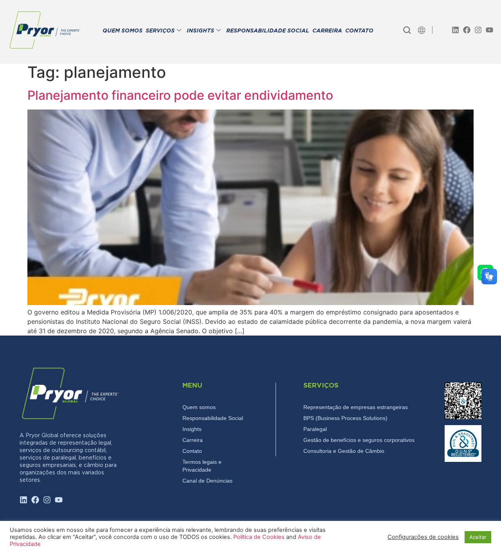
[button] (407, 30)
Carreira (192, 440)
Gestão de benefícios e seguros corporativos (358, 440)
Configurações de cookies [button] (423, 536)
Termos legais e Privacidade (202, 466)
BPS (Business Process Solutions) (345, 418)
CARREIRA (327, 31)
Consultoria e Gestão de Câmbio (343, 451)
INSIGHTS (200, 31)
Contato (192, 451)
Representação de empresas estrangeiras (355, 407)
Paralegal (315, 429)
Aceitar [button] (478, 537)
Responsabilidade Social (212, 418)
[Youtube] (489, 30)
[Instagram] (478, 30)
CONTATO (359, 31)
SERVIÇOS (160, 31)
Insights (192, 429)
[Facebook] (466, 30)
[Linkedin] (455, 30)
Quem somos (199, 407)
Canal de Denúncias (207, 481)
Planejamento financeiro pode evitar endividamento (180, 95)
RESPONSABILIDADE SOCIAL (267, 31)
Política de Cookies (259, 536)
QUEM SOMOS (122, 31)
